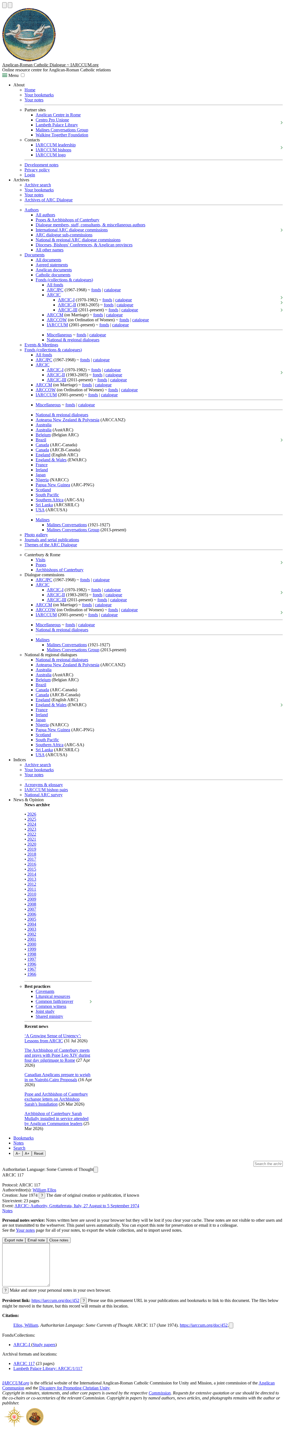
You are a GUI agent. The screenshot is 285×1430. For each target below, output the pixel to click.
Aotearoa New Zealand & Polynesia (67, 419)
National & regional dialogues (73, 339)
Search (19, 1148)
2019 (31, 849)
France (42, 464)
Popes (41, 564)
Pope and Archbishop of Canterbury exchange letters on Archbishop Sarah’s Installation (56, 1099)
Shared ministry (49, 1016)
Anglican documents (54, 269)
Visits (40, 559)
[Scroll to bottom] (10, 5)
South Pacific (47, 494)
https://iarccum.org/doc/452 (55, 1300)
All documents (48, 259)
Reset (38, 1153)
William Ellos (44, 1190)
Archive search (37, 184)
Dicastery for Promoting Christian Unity (74, 1388)
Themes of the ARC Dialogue (50, 544)
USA (40, 509)
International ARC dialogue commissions (72, 229)
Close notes (58, 1240)
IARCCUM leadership (56, 144)
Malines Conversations (67, 524)
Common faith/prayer (54, 1001)
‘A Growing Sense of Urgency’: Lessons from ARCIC (52, 1038)
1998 (31, 954)
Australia (43, 424)
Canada (42, 444)
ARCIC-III (67, 309)
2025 (31, 819)
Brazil (41, 439)
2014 (31, 874)
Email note (36, 1240)
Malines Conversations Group (62, 129)
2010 (31, 894)
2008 (31, 904)
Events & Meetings (41, 344)
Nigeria (42, 479)
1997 (31, 959)
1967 (31, 969)
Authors (31, 209)
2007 (31, 909)
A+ (27, 1153)
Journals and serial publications (51, 539)
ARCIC (54, 294)
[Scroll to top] (4, 5)
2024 (31, 824)
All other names (49, 249)
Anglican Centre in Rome (58, 114)
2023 (31, 829)
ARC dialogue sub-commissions (64, 234)
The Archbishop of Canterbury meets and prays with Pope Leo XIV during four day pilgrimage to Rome (57, 1055)
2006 (31, 914)
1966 (31, 974)
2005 (31, 919)
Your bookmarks (39, 94)
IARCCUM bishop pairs (46, 789)
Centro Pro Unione (52, 119)
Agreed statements (52, 264)
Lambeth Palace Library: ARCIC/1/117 (47, 1368)
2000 (31, 944)
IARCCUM (57, 324)
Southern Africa (49, 499)
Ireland (42, 469)
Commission (160, 1393)
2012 (31, 884)
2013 (31, 879)
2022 (31, 834)
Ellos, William (25, 1325)
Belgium (43, 434)
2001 (31, 939)
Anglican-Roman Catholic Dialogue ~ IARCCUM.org (50, 64)
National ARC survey (43, 794)
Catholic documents (53, 274)
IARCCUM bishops (53, 149)
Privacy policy (37, 169)
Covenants (45, 991)
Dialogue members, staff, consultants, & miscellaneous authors (90, 224)
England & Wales (51, 459)
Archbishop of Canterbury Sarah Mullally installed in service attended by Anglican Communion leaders (56, 1118)
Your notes (33, 99)
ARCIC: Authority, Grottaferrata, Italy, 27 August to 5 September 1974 (76, 1205)
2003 (31, 929)
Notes (18, 1143)
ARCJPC (55, 289)
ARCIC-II (67, 304)
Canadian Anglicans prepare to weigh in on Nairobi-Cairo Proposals (57, 1077)
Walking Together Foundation (62, 134)
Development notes (41, 164)
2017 (31, 859)
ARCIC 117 (24, 1363)
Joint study (45, 1011)
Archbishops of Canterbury (59, 569)
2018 (31, 854)
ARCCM (55, 314)
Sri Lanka (44, 504)
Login (29, 174)
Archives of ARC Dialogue (48, 199)
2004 (31, 924)
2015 (31, 869)
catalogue (112, 289)
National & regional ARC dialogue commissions (78, 239)
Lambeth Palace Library (57, 124)
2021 (31, 839)
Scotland (43, 489)
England (43, 454)
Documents (34, 254)
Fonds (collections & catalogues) (64, 279)
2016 (31, 864)
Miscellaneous (59, 334)
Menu (13, 75)
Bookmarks (23, 1138)
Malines (43, 519)
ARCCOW (57, 319)
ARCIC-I (66, 299)
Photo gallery (36, 534)
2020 (31, 844)
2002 (31, 934)
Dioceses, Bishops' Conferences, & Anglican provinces (84, 244)
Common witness (51, 1006)
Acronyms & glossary (43, 784)
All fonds (55, 284)
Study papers (44, 1344)
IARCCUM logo (51, 154)
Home (29, 89)
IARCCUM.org (15, 1383)
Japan (41, 474)
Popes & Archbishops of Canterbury (67, 219)
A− (18, 1153)
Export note (13, 1240)
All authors (45, 214)
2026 (31, 814)
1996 (31, 964)
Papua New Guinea (53, 484)
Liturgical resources (53, 996)
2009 (31, 899)
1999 (31, 949)
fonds (96, 289)
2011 (31, 889)
